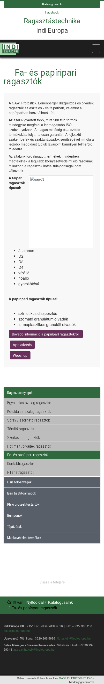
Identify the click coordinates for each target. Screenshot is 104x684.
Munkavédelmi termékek (24, 538)
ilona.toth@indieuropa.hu (74, 638)
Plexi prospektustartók (23, 504)
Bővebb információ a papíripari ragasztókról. (46, 334)
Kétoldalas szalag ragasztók (29, 411)
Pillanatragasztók (20, 472)
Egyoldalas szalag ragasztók (29, 402)
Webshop (20, 355)
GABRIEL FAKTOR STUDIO (76, 678)
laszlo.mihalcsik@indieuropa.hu (34, 649)
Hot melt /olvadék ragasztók (29, 446)
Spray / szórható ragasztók (28, 420)
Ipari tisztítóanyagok (21, 493)
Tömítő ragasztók (20, 429)
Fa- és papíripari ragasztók (28, 455)
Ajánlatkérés (22, 344)
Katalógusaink (52, 4)
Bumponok (14, 515)
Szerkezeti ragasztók (23, 437)
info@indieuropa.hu (17, 630)
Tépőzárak (14, 526)
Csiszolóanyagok (19, 482)
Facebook (52, 12)
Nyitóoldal (35, 602)
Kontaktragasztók (21, 463)
